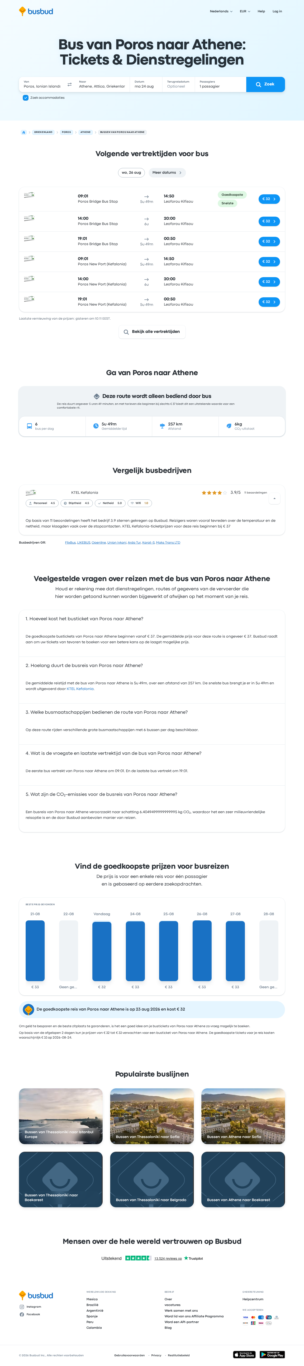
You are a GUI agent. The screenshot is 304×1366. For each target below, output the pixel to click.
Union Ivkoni (116, 542)
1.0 (146, 503)
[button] (69, 84)
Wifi (138, 503)
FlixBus (70, 542)
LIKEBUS (83, 542)
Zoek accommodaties (47, 97)
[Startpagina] (24, 132)
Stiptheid (75, 503)
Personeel (40, 503)
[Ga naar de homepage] (36, 11)
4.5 (53, 503)
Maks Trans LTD (168, 542)
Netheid (108, 503)
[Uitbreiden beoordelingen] (274, 498)
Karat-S (148, 542)
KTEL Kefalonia (84, 492)
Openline (99, 542)
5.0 (120, 503)
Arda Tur (134, 542)
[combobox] (42, 84)
